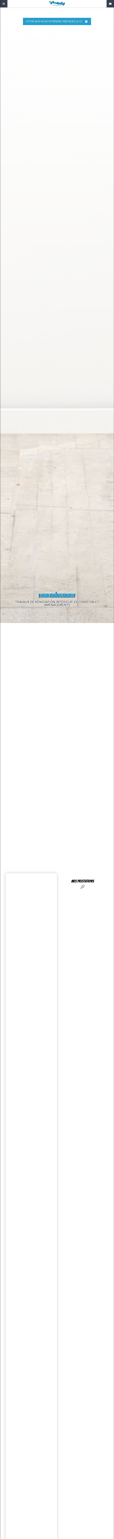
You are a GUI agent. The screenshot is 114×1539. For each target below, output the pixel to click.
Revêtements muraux (82, 913)
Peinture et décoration (82, 904)
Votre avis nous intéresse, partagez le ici (54, 21)
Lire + (57, 822)
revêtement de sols (28, 713)
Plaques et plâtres (82, 895)
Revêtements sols (83, 921)
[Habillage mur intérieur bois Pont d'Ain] (57, 844)
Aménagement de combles (82, 930)
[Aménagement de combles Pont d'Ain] (87, 844)
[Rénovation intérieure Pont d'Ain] (26, 844)
